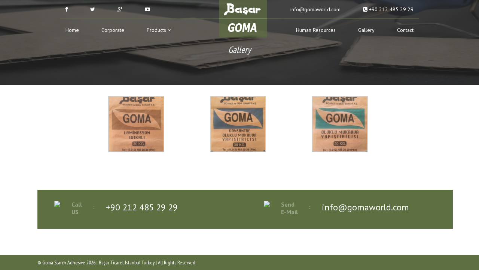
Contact (405, 30)
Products (157, 30)
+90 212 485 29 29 (390, 9)
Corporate (112, 30)
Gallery (366, 30)
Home (72, 30)
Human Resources (316, 30)
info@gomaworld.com (315, 9)
